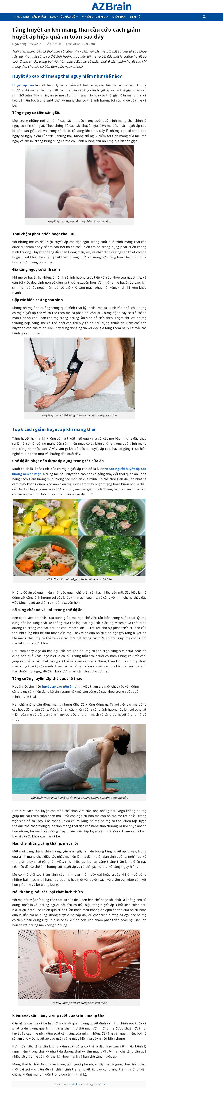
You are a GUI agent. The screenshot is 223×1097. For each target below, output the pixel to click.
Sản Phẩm (39, 16)
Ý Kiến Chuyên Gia (95, 16)
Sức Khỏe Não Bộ (63, 16)
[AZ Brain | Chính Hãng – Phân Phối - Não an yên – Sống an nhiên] (111, 6)
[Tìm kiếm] (204, 16)
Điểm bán (119, 16)
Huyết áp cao (75, 1084)
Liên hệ (135, 16)
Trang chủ (21, 16)
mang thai (99, 1084)
